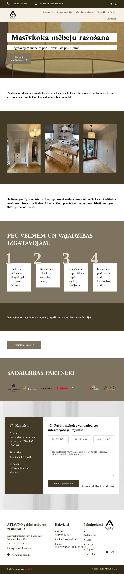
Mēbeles (89, 554)
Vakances (110, 18)
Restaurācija (64, 12)
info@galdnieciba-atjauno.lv (49, 4)
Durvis (88, 544)
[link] (82, 13)
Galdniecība (83, 12)
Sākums (48, 12)
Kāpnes (88, 549)
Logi (87, 540)
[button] (19, 58)
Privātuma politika (19, 555)
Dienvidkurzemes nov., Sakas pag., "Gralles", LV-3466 (23, 441)
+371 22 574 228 (17, 4)
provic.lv (29, 569)
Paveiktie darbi (106, 12)
